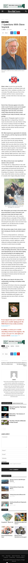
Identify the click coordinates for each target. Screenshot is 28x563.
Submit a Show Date (16, 555)
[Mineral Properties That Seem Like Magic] (5, 408)
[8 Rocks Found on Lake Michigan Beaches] (5, 481)
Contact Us (6, 557)
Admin (4, 29)
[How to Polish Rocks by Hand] (7, 530)
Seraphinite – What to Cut (7, 522)
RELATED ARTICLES (6, 403)
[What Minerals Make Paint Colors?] (21, 517)
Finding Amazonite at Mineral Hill (17, 494)
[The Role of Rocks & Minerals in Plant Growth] (5, 422)
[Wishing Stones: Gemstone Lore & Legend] (21, 530)
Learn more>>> (5, 325)
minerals (17, 346)
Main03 (6, 21)
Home (2, 19)
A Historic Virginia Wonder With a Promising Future (7, 363)
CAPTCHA (4, 461)
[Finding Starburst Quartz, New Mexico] (5, 488)
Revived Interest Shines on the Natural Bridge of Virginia (20, 364)
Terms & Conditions (20, 557)
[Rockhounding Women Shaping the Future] (5, 503)
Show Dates (8, 555)
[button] (26, 11)
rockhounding (5, 347)
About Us (23, 555)
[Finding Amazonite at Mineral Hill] (5, 496)
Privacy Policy (12, 557)
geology (7, 346)
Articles (6, 19)
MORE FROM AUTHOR (18, 403)
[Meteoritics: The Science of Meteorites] (5, 415)
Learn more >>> (15, 335)
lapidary (12, 346)
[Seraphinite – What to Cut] (7, 517)
